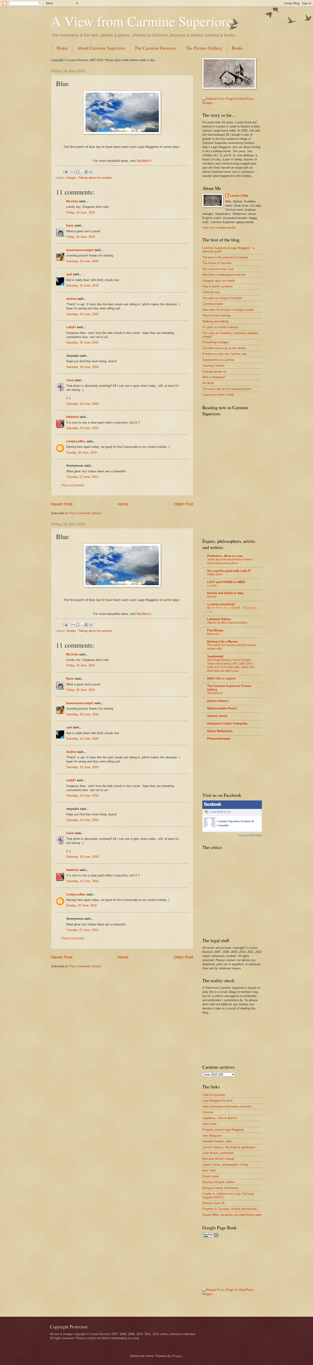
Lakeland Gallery (219, 619)
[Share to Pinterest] (90, 172)
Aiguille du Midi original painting (227, 622)
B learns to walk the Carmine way (224, 354)
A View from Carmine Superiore (141, 21)
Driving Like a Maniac (222, 641)
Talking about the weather (95, 177)
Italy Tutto (209, 1170)
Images (71, 177)
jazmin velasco (217, 701)
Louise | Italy (239, 195)
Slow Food (209, 1124)
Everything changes (215, 342)
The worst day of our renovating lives (226, 389)
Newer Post (61, 504)
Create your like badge (250, 835)
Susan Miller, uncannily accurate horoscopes (232, 1214)
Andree (71, 298)
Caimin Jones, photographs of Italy (225, 1164)
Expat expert (210, 1176)
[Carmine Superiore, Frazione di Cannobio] (209, 827)
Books (237, 48)
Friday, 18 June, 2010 (80, 212)
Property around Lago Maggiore (223, 1129)
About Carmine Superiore (101, 48)
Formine (207, 1112)
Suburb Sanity (217, 716)
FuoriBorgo (215, 630)
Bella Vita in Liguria (221, 678)
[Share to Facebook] (86, 172)
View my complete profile (219, 227)
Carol (70, 380)
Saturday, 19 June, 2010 (82, 261)
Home (62, 48)
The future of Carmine (216, 263)
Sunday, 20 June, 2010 (81, 452)
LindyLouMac (75, 441)
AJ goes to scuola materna (220, 327)
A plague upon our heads (218, 280)
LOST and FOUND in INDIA (226, 582)
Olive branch (215, 693)
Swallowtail (215, 656)
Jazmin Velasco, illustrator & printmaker (228, 1147)
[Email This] (73, 172)
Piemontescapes (219, 738)
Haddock (72, 417)
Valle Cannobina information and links (227, 1106)
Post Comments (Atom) (85, 513)
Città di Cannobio (213, 1095)
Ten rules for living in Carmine (222, 298)
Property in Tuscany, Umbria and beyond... (230, 1209)
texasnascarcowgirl (79, 250)
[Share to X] (82, 172)
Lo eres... (213, 585)
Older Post (183, 504)
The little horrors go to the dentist (224, 348)
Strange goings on (214, 371)
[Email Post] (65, 171)
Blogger (177, 1356)
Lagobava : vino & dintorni (219, 1118)
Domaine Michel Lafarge (218, 1158)
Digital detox (215, 574)
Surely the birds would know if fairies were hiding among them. (230, 561)
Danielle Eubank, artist (217, 1141)
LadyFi (71, 327)
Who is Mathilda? (213, 377)
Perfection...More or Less (225, 556)
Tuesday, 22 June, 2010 (82, 476)
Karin (70, 225)
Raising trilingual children (218, 1182)
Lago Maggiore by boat (217, 1100)
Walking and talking (215, 321)
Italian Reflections (220, 731)
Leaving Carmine (213, 365)
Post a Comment (73, 485)
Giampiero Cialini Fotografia (227, 723)
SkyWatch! (143, 160)
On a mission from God (217, 269)
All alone (208, 383)
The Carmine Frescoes (155, 48)
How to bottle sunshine (217, 286)
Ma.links (72, 201)
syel (69, 274)
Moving (211, 596)
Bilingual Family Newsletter (220, 1188)
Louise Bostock (217, 811)
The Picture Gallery (204, 48)
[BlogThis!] (77, 172)
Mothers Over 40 (213, 1203)
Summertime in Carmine (218, 360)
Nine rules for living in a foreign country (228, 309)
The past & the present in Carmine (225, 257)
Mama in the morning (216, 315)
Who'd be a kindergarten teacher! (224, 274)
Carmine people (212, 303)
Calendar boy (211, 292)
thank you (213, 633)
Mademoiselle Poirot (221, 708)
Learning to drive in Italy (218, 394)
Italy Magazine (212, 1135)
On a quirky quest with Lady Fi (229, 571)
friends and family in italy (225, 593)
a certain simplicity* (221, 604)
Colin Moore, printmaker (218, 1153)
